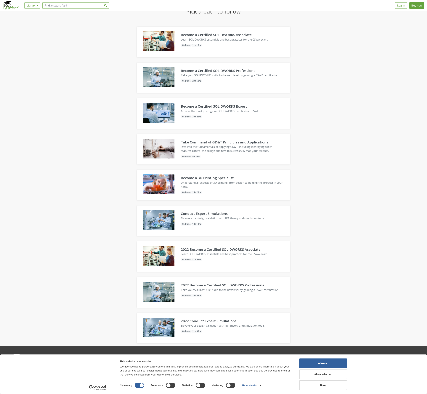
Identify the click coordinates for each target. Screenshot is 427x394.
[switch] (170, 385)
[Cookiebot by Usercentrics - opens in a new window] (97, 387)
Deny (323, 385)
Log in (401, 5)
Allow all (323, 363)
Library (31, 5)
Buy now (416, 5)
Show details (249, 385)
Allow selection (323, 374)
